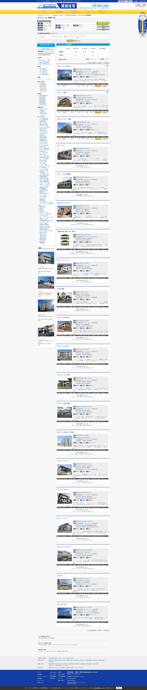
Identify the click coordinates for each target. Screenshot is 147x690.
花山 (76, 667)
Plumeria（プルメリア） (64, 202)
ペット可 (60, 678)
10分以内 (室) (42, 88)
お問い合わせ (53, 672)
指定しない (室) (43, 109)
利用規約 (40, 678)
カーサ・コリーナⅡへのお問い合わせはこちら (82, 482)
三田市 (80, 69)
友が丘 (83, 292)
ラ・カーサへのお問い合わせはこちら (82, 167)
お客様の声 (52, 678)
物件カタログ (41, 682)
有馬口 (73, 667)
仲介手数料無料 (61, 676)
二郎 (57, 667)
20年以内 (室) (42, 104)
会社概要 (40, 674)
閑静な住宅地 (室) (43, 124)
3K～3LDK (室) (43, 73)
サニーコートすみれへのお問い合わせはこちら (82, 367)
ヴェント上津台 (62, 92)
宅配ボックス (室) (43, 218)
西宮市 (45, 638)
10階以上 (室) (42, 236)
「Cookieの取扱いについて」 (99, 688)
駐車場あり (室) (43, 232)
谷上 (82, 667)
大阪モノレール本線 (63, 665)
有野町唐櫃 (88, 660)
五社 (60, 667)
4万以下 (60, 672)
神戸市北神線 (64, 663)
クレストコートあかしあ (64, 66)
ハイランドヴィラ (42, 339)
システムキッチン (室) (44, 182)
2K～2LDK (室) (43, 71)
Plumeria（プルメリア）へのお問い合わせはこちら (82, 224)
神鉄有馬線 (57, 663)
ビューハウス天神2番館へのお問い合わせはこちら (83, 195)
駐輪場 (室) (42, 172)
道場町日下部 (70, 660)
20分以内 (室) (42, 91)
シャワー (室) (42, 194)
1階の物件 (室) (43, 235)
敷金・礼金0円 (61, 674)
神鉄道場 (84, 555)
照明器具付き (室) (43, 170)
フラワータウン (57, 36)
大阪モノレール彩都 (53, 665)
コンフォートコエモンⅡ (64, 546)
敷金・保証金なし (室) (44, 60)
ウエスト (60, 575)
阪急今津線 (95, 663)
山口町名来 (51, 661)
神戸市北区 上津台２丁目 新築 (66, 231)
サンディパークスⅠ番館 (64, 119)
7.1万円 (75, 51)
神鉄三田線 (78, 97)
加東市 (52, 638)
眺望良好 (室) (42, 139)
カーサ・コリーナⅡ (63, 460)
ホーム (39, 672)
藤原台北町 (76, 660)
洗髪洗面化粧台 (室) (44, 193)
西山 (83, 435)
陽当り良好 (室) (43, 122)
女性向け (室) (42, 154)
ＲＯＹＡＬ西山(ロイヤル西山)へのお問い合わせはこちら (82, 453)
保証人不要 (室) (43, 128)
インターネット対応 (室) (45, 214)
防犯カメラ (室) (43, 223)
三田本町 (84, 127)
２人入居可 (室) (43, 131)
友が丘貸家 (61, 288)
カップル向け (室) (43, 152)
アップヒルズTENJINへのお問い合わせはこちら (82, 339)
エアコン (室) (42, 197)
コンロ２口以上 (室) (44, 179)
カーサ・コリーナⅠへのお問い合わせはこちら (82, 539)
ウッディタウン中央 (80, 37)
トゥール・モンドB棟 (64, 374)
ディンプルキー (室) (44, 221)
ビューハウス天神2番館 (64, 174)
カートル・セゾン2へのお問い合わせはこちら (83, 511)
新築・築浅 (60, 680)
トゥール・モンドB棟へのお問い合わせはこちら (82, 396)
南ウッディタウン (69, 37)
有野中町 (51, 660)
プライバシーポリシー (43, 676)
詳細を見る (98, 85)
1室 (75, 55)
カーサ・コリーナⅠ (63, 518)
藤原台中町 (101, 660)
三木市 (49, 638)
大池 (79, 667)
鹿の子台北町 (63, 660)
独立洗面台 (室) (43, 196)
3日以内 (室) (42, 112)
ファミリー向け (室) (44, 155)
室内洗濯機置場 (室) (44, 157)
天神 (83, 148)
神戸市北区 (81, 95)
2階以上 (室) (42, 233)
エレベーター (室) (43, 169)
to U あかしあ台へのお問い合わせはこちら (82, 625)
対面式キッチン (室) (44, 184)
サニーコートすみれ (63, 346)
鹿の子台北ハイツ (42, 314)
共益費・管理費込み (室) (45, 63)
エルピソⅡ (41, 291)
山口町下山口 (95, 660)
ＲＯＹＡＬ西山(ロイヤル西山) (66, 432)
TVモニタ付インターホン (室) (46, 217)
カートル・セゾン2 (63, 489)
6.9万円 (84, 51)
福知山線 (78, 154)
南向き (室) (42, 241)
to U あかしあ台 (62, 604)
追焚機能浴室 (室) (43, 187)
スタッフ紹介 (53, 674)
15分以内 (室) (42, 89)
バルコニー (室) (43, 164)
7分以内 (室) (42, 86)
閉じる (119, 688)
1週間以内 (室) (43, 113)
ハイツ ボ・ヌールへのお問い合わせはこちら (82, 281)
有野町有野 (56, 660)
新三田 (82, 295)
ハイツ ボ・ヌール (63, 260)
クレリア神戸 (41, 267)
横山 (43, 36)
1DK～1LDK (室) (43, 70)
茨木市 (72, 658)
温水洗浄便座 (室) (43, 190)
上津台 (85, 95)
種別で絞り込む (46, 48)
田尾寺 (53, 667)
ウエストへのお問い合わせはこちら (83, 597)
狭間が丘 (84, 122)
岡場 (50, 667)
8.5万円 (92, 51)
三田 (82, 154)
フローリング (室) (43, 158)
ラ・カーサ (61, 145)
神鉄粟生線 (82, 663)
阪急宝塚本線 (89, 663)
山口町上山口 (82, 660)
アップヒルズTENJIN (63, 317)
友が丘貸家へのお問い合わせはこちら (82, 310)
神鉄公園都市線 (79, 71)
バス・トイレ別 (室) (44, 185)
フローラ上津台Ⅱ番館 (64, 403)
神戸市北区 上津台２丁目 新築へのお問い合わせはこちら (83, 253)
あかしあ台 (84, 69)
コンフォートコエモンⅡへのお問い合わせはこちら (82, 568)
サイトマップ (41, 680)
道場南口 (84, 97)
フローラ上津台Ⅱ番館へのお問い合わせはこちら (83, 425)
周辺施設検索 (53, 676)
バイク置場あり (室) (44, 173)
